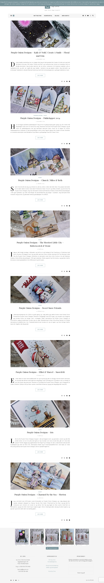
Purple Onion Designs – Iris (40, 432)
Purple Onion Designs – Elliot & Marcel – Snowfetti (40, 372)
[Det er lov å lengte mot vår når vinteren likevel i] (37, 537)
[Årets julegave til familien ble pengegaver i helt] (82, 537)
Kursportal (48, 15)
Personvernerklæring (52, 565)
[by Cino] (52, 7)
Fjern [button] (98, 4)
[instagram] (85, 15)
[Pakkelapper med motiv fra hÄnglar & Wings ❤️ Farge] (67, 537)
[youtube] (88, 15)
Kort (40, 49)
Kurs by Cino (52, 571)
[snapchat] (90, 15)
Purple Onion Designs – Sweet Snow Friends (40, 308)
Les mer (40, 75)
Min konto (65, 15)
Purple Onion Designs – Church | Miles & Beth (40, 180)
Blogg (57, 15)
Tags (45, 115)
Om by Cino (52, 560)
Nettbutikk (37, 15)
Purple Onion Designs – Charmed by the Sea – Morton (40, 494)
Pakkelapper (38, 115)
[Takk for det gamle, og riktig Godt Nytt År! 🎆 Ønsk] (22, 537)
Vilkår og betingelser (52, 567)
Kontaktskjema (52, 561)
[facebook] (83, 15)
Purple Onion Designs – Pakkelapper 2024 (40, 118)
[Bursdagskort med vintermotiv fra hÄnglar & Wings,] (52, 537)
